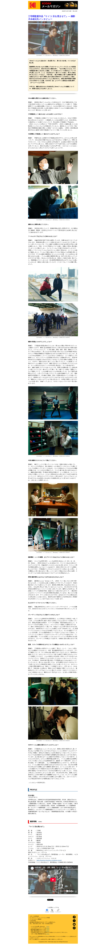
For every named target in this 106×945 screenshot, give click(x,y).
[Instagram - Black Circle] (74, 928)
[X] (74, 920)
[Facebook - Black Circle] (74, 917)
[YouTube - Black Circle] (74, 924)
